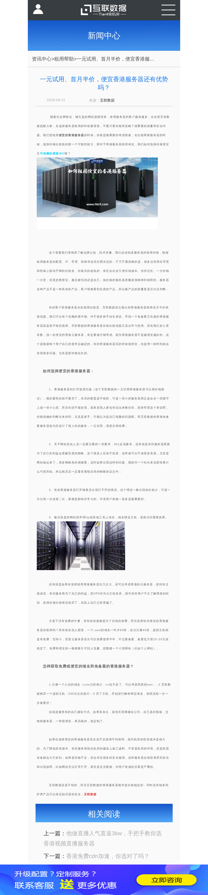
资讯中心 (41, 59)
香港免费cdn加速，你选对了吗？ (108, 856)
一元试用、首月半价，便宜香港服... (115, 59)
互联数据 (107, 100)
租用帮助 (64, 59)
